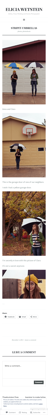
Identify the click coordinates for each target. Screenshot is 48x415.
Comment (38, 382)
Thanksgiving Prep (10, 397)
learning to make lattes (35, 397)
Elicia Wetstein (24, 9)
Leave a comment (30, 340)
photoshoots (26, 31)
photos (20, 31)
